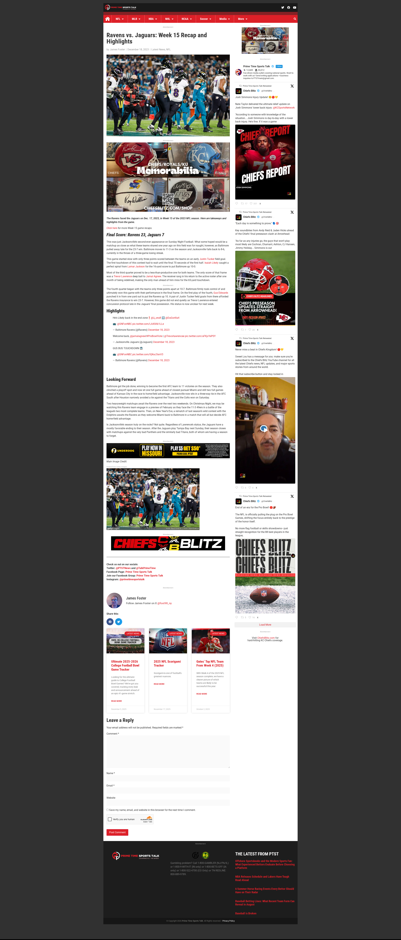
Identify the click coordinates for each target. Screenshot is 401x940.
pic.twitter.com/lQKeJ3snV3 (147, 354)
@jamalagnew (138, 336)
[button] (295, 19)
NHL (167, 18)
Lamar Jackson (136, 266)
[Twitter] (282, 7)
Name (111, 773)
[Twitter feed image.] (265, 162)
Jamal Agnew (153, 276)
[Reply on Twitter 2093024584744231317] (237, 204)
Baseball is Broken (245, 913)
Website (111, 798)
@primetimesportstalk (132, 579)
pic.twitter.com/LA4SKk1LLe (148, 323)
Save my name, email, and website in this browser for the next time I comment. (152, 810)
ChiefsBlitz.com (266, 637)
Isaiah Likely (211, 262)
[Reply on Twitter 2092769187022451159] (237, 330)
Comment (113, 734)
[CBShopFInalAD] (168, 210)
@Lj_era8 (156, 317)
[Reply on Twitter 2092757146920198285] (237, 488)
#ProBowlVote (154, 336)
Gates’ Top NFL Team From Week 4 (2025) (210, 663)
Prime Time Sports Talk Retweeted (257, 86)
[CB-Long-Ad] (168, 549)
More (241, 18)
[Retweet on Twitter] (240, 86)
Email (111, 785)
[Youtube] (294, 7)
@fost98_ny (164, 603)
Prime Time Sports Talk (138, 571)
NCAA (185, 18)
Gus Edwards (221, 292)
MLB (134, 18)
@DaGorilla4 (172, 317)
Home (107, 19)
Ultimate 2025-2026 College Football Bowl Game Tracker (125, 665)
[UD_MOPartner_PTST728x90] (168, 457)
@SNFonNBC (124, 323)
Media (223, 18)
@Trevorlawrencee (174, 336)
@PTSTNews (123, 568)
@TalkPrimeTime (146, 568)
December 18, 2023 (158, 329)
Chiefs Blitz (249, 90)
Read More (116, 701)
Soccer (204, 18)
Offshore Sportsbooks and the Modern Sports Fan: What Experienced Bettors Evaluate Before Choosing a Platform (265, 864)
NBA (151, 18)
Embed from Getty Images (117, 467)
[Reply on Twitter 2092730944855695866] (237, 617)
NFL (118, 18)
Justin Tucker (207, 259)
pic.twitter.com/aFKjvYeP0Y (200, 336)
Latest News (158, 49)
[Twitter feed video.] (265, 430)
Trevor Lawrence (123, 276)
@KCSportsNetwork (284, 107)
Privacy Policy (228, 921)
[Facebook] (288, 7)
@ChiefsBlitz (266, 91)
